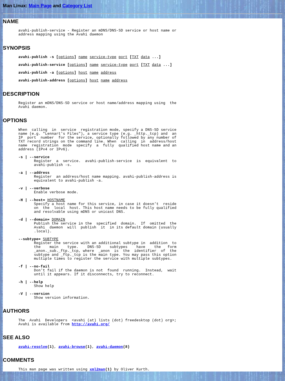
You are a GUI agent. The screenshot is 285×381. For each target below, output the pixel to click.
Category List (77, 5)
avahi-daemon (109, 347)
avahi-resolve (32, 347)
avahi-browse (71, 347)
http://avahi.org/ (91, 324)
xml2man (97, 370)
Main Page (40, 5)
